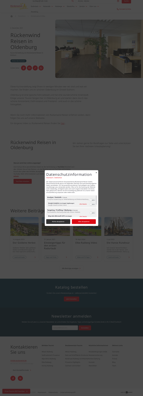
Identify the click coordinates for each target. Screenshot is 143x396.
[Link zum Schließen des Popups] (96, 173)
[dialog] (71, 198)
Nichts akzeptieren (58, 221)
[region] (71, 206)
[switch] (92, 199)
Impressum (49, 178)
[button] (91, 200)
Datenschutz (58, 178)
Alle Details (83, 204)
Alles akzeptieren (83, 221)
